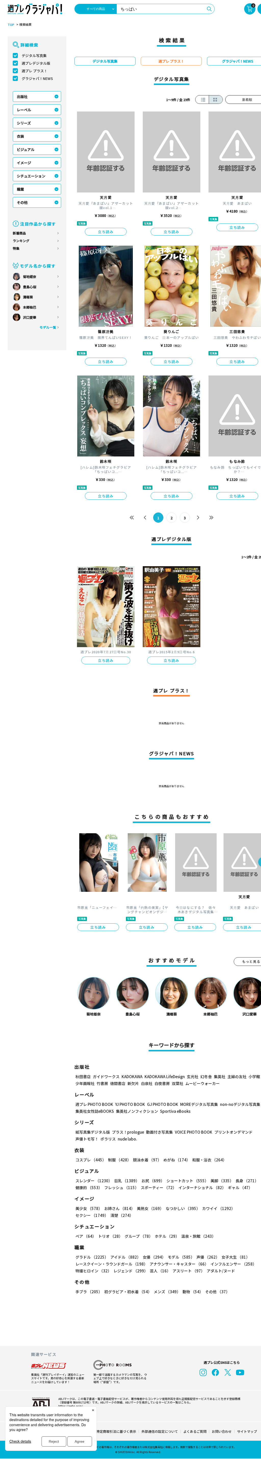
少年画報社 (85, 1083)
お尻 (152, 1180)
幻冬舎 (206, 1076)
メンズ (167, 1291)
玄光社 (192, 1076)
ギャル (240, 1187)
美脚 (222, 1180)
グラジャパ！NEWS (37, 78)
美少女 (88, 1208)
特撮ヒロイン (93, 1270)
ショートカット (187, 1180)
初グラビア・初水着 (128, 1291)
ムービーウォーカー (202, 1083)
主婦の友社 (236, 1076)
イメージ (24, 162)
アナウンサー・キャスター (179, 1264)
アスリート (189, 1270)
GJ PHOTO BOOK (162, 1104)
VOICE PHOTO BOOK (193, 1132)
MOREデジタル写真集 (199, 1104)
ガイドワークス (106, 1076)
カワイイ (218, 1208)
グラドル (91, 1257)
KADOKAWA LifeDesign (165, 1076)
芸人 (160, 1270)
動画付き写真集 (159, 1132)
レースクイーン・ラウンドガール (111, 1264)
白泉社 (146, 1083)
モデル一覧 (48, 327)
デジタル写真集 (34, 55)
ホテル (167, 1236)
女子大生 (235, 1257)
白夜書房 (162, 1083)
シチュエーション (31, 175)
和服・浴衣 (209, 1159)
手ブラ (88, 1291)
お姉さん (119, 1208)
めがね (176, 1159)
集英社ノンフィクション (137, 1111)
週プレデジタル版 (36, 63)
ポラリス (108, 1139)
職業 (20, 189)
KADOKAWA (132, 1076)
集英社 (219, 1076)
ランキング (21, 240)
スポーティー (158, 1187)
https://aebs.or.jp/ (70, 1406)
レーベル (24, 109)
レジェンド (130, 1270)
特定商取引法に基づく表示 (116, 1431)
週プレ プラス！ (34, 70)
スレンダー (93, 1180)
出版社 (22, 96)
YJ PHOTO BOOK (130, 1104)
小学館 (254, 1076)
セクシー (91, 1215)
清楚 (121, 1215)
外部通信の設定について (159, 1431)
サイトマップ (247, 1431)
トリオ (110, 1236)
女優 (154, 1257)
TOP (11, 24)
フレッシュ (121, 1187)
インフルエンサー (233, 1264)
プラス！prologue (128, 1132)
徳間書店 (117, 1083)
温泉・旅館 (198, 1236)
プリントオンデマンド (233, 1132)
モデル (181, 1257)
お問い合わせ (222, 1431)
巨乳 (126, 1180)
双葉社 (177, 1083)
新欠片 (133, 1083)
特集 (16, 248)
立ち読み (106, 231)
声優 (208, 1257)
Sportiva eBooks (175, 1111)
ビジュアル (25, 149)
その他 (22, 202)
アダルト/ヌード (221, 1270)
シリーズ (24, 123)
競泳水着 (147, 1159)
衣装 (20, 136)
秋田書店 (83, 1076)
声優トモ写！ (86, 1139)
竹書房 (102, 1083)
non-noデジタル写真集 (240, 1104)
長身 (247, 1180)
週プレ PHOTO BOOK (94, 1104)
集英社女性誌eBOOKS (94, 1111)
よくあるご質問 (194, 1431)
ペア (85, 1236)
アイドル (125, 1257)
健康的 (88, 1187)
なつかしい (183, 1208)
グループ (139, 1236)
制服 (119, 1159)
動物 (192, 1291)
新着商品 (19, 233)
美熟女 (150, 1208)
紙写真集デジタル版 (92, 1132)
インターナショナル (202, 1187)
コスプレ (90, 1159)
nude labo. (127, 1139)
